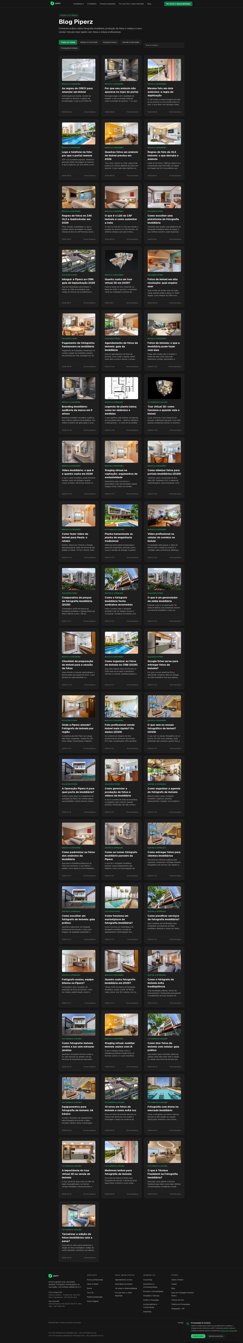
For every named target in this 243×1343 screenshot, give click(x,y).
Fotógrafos (91, 4)
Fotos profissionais (95, 1280)
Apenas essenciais (216, 1336)
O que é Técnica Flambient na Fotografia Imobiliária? (163, 1174)
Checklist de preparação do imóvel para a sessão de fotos (77, 665)
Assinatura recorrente (123, 1284)
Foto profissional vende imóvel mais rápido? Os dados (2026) (120, 728)
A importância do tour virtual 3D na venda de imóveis (76, 1174)
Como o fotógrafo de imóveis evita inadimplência (161, 983)
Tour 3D (90, 1292)
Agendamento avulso (123, 1280)
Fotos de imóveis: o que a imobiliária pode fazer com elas (164, 346)
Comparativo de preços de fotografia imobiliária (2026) (77, 601)
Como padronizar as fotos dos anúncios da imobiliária (78, 855)
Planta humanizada (94, 1297)
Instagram (182, 1322)
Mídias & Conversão (89, 42)
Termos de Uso (177, 1300)
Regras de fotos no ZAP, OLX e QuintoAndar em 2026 (77, 219)
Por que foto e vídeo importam (131, 4)
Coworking (147, 1280)
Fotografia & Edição (69, 48)
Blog (149, 4)
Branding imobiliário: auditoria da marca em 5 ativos (77, 410)
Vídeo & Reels (92, 1284)
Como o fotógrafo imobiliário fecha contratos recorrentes (119, 601)
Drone (89, 1288)
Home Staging (92, 1301)
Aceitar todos (198, 1336)
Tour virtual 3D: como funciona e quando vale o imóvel (164, 410)
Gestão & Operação (130, 42)
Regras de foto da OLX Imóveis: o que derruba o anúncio (163, 155)
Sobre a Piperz (177, 1280)
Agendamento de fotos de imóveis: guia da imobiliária (121, 346)
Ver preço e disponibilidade (178, 4)
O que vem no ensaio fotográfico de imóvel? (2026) (162, 728)
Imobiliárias (78, 4)
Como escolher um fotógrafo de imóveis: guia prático (78, 919)
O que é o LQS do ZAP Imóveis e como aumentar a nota (121, 219)
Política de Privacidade (180, 1304)
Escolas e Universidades (153, 1291)
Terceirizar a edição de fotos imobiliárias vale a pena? (77, 1237)
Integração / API (178, 1308)
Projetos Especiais (107, 4)
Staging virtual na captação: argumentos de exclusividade (121, 474)
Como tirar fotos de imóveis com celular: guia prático (163, 1046)
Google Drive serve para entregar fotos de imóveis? (163, 665)
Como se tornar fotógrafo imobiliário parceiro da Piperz (121, 855)
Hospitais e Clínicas (151, 1296)
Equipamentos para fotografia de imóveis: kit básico (77, 1110)
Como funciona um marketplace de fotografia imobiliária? (119, 919)
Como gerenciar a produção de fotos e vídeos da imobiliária (118, 792)
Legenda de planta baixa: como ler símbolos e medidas (121, 410)
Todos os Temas (68, 42)
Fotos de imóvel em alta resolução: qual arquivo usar (163, 283)
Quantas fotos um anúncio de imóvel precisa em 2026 (121, 155)
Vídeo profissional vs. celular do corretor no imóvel (161, 537)
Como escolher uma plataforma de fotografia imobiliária (163, 219)
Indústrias (147, 1311)
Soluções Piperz (110, 42)
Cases (174, 1284)
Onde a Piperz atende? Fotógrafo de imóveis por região (78, 728)
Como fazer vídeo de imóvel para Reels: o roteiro (75, 537)
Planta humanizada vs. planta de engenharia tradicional (119, 537)
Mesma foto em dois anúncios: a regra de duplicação (160, 92)
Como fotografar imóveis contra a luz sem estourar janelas (78, 1046)
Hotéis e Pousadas (151, 1300)
